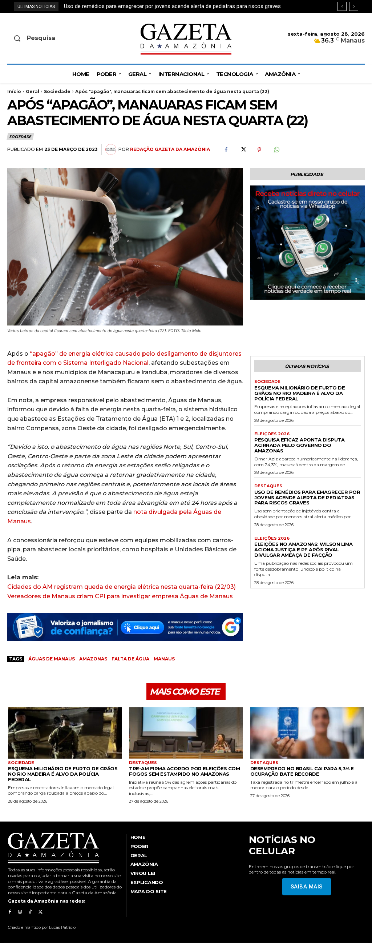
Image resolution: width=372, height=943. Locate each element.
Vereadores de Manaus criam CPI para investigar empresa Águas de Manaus (120, 596)
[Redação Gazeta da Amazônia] (111, 149)
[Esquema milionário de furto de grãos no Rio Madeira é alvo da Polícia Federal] (65, 733)
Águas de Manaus (51, 659)
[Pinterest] (259, 150)
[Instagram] (20, 912)
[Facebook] (226, 150)
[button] (48, 38)
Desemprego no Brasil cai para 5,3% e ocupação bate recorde (302, 771)
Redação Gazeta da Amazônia (170, 149)
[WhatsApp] (276, 150)
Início (14, 91)
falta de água (130, 659)
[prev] (342, 6)
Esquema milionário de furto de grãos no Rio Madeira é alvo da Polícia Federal (299, 393)
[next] (353, 6)
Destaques (268, 486)
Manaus (164, 659)
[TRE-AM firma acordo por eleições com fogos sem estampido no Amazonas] (186, 733)
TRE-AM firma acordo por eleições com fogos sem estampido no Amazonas (184, 771)
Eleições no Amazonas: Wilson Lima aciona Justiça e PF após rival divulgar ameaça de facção (177, 6)
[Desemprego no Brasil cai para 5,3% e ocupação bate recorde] (307, 733)
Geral (32, 91)
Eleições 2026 (272, 434)
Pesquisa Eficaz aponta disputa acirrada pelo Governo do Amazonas (299, 445)
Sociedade (57, 91)
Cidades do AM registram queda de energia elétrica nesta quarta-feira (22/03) (121, 586)
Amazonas (93, 659)
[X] (242, 150)
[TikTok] (30, 912)
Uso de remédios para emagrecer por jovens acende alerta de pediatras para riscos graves (307, 497)
